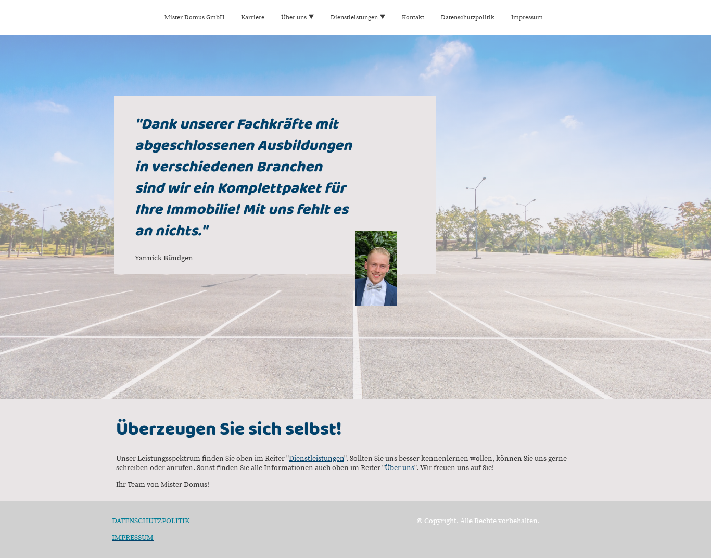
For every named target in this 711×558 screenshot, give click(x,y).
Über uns (399, 468)
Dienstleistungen (316, 458)
